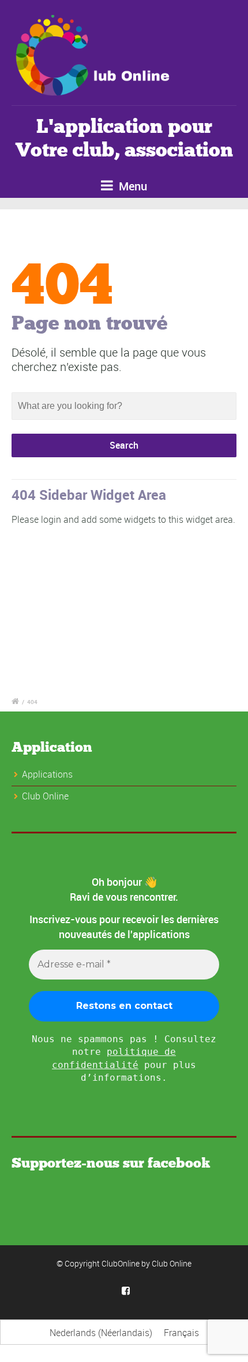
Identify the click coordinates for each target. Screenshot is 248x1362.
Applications (47, 774)
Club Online (171, 1263)
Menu (131, 186)
